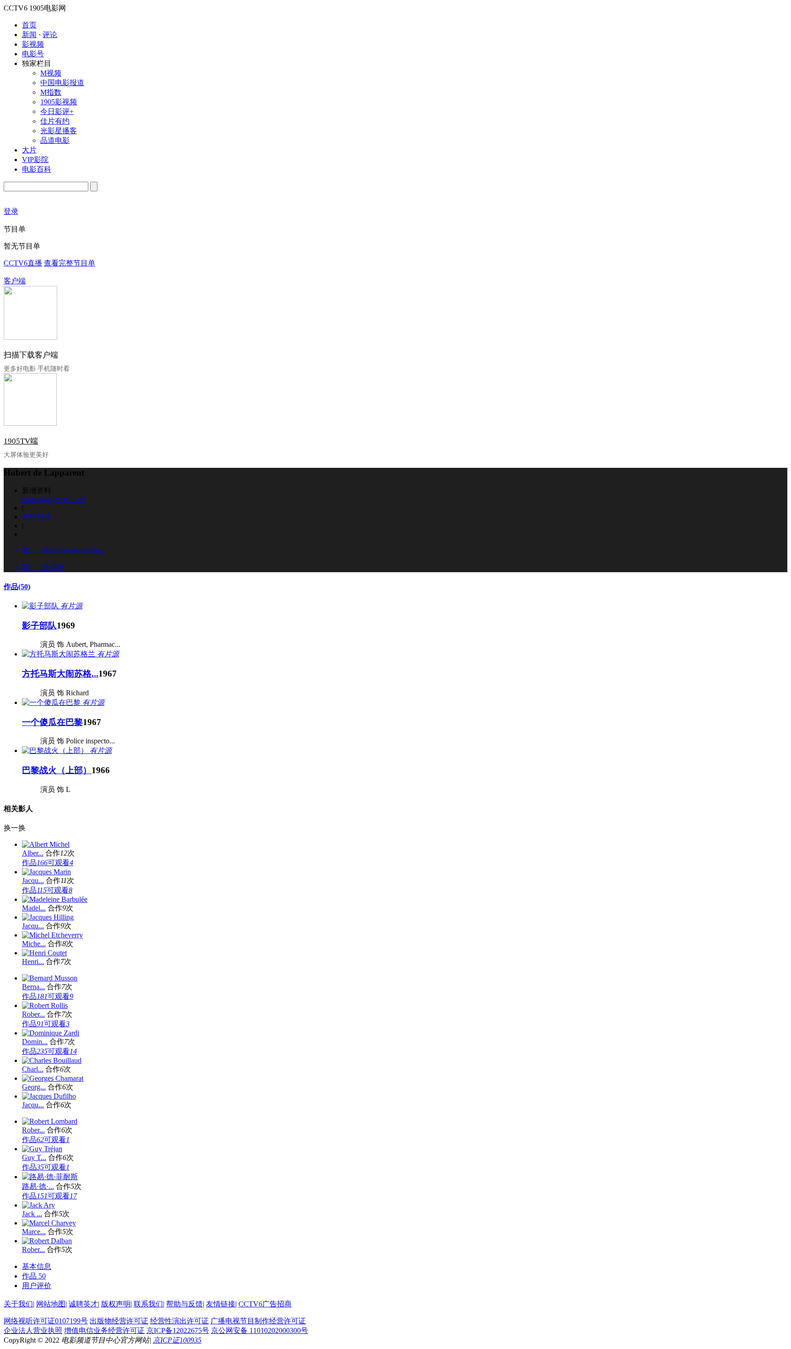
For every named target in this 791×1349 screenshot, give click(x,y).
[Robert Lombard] (49, 1121)
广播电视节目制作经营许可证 (258, 1321)
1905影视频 (58, 102)
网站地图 (50, 1304)
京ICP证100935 (177, 1340)
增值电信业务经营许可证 (104, 1330)
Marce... (34, 1231)
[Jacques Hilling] (48, 917)
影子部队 (39, 625)
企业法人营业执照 (33, 1330)
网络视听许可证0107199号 (46, 1321)
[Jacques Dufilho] (49, 1096)
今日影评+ (57, 111)
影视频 (33, 44)
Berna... (33, 987)
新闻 (29, 34)
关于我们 (18, 1304)
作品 (17, 587)
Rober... (33, 1014)
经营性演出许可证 (179, 1321)
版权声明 (115, 1304)
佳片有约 (55, 121)
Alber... (32, 853)
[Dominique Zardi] (50, 1033)
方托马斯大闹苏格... (60, 673)
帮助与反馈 (184, 1304)
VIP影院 (35, 159)
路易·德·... (38, 1186)
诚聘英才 (83, 1304)
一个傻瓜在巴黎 (52, 722)
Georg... (34, 1087)
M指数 (50, 92)
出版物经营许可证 (119, 1321)
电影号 (33, 54)
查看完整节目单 (69, 263)
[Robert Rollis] (45, 1005)
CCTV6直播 (23, 263)
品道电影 (55, 140)
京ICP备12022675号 (177, 1330)
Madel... (34, 908)
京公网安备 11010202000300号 (259, 1330)
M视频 (50, 73)
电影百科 (36, 169)
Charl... (32, 1069)
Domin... (35, 1042)
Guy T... (34, 1157)
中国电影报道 (62, 83)
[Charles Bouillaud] (51, 1060)
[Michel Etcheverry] (52, 935)
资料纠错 (36, 516)
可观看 (60, 863)
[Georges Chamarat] (52, 1078)
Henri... (33, 961)
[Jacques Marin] (46, 872)
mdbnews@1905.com (54, 500)
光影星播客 (58, 131)
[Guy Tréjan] (42, 1149)
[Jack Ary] (38, 1205)
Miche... (34, 944)
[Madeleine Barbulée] (54, 899)
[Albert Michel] (46, 844)
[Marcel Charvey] (49, 1223)
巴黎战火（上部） (57, 770)
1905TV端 (21, 441)
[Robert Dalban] (47, 1241)
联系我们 (148, 1304)
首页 (29, 25)
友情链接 (220, 1304)
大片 (29, 150)
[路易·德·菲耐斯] (50, 1177)
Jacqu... (33, 880)
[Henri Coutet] (44, 953)
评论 (50, 34)
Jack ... (32, 1214)
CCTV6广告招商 (265, 1304)
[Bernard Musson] (49, 978)
